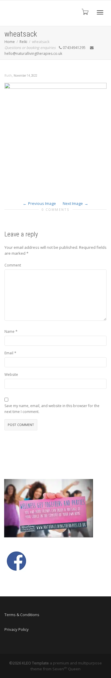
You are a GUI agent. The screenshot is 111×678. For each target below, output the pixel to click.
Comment (12, 265)
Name (9, 331)
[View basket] (85, 12)
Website (11, 374)
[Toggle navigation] (100, 12)
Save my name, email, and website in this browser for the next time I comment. (51, 408)
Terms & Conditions (21, 614)
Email (8, 353)
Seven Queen (66, 669)
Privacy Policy (16, 629)
